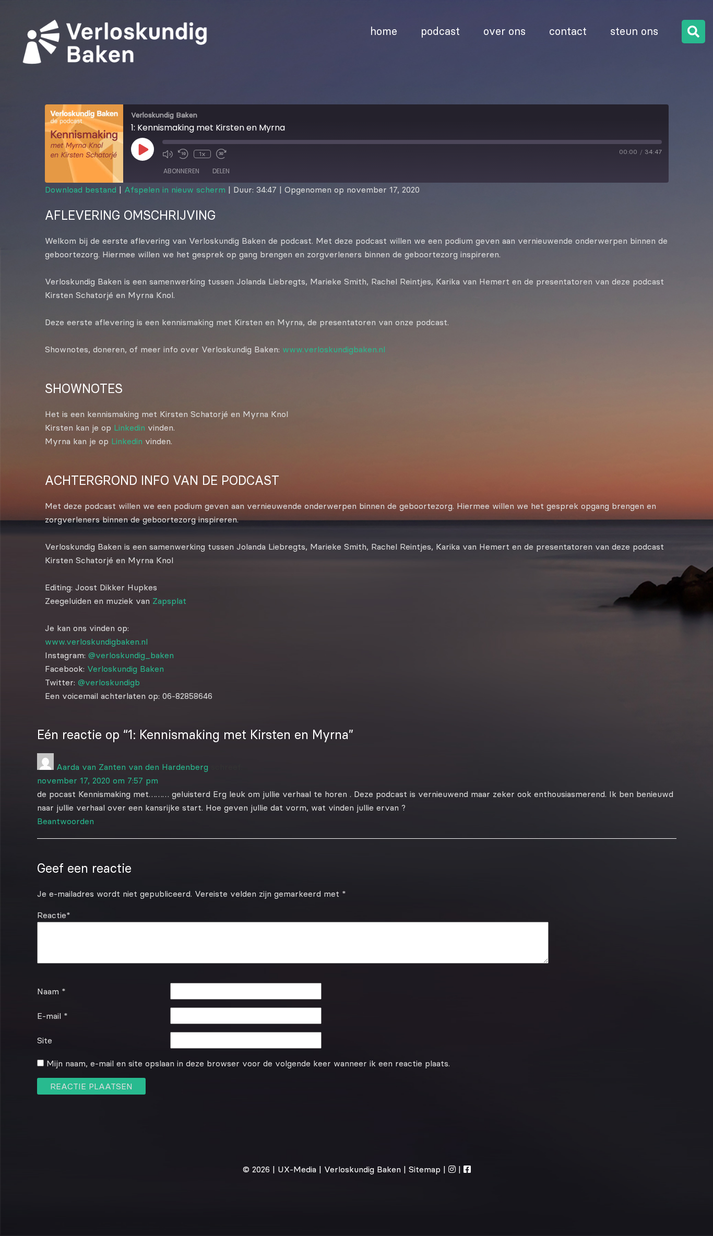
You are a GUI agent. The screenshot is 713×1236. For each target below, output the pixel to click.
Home (383, 31)
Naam (51, 991)
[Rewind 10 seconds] (183, 154)
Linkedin (129, 427)
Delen (221, 171)
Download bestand (80, 189)
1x (202, 154)
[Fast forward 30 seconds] (221, 154)
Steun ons (634, 31)
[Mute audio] (167, 154)
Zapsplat (169, 601)
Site (44, 1040)
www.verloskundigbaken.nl (333, 349)
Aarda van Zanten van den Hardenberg (132, 767)
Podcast (440, 31)
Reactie (53, 915)
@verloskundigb (109, 682)
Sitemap (425, 1169)
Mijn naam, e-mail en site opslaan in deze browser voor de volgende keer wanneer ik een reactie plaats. (248, 1063)
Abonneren (181, 171)
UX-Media (297, 1169)
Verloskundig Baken (125, 668)
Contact (568, 31)
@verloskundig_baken (131, 655)
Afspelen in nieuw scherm (174, 189)
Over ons (504, 31)
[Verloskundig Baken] (111, 75)
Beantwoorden (65, 821)
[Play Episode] (142, 149)
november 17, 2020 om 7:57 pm (97, 780)
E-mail (52, 1016)
